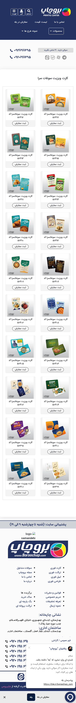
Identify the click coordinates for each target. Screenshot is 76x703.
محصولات (57, 31)
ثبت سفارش (55, 123)
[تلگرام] (64, 57)
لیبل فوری (56, 577)
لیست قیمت (41, 22)
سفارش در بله (20, 22)
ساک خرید (26, 597)
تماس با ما (59, 22)
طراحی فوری (54, 581)
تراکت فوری (55, 572)
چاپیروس (6, 686)
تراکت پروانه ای (24, 606)
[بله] (53, 57)
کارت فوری (55, 568)
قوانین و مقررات (53, 593)
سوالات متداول (24, 568)
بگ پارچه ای (25, 601)
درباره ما (28, 581)
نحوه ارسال (55, 606)
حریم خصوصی (53, 597)
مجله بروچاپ (25, 572)
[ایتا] (47, 57)
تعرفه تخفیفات (53, 601)
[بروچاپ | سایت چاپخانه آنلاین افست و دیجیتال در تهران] (56, 11)
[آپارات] (58, 57)
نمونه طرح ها (30, 31)
